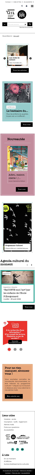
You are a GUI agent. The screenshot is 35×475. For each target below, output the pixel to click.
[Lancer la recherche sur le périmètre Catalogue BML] (29, 24)
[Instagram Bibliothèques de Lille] (17, 449)
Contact (8, 473)
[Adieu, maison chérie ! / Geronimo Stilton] (17, 164)
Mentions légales (25, 470)
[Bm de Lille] (10, 14)
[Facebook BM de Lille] (12, 449)
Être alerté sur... (14, 396)
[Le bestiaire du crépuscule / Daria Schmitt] (17, 101)
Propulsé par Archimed (11, 470)
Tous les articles (20, 70)
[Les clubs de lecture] (17, 55)
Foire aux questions (11, 427)
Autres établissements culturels (16, 464)
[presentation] (9, 164)
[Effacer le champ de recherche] (25, 24)
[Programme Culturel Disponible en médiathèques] (17, 227)
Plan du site (16, 473)
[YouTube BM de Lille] (22, 449)
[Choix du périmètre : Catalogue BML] (4, 24)
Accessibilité (25, 473)
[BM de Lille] (22, 14)
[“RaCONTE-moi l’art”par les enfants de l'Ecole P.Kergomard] (17, 286)
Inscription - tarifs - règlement (15, 422)
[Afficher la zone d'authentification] (27, 6)
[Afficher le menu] (32, 6)
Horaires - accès (10, 419)
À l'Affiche (7, 461)
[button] (22, 6)
